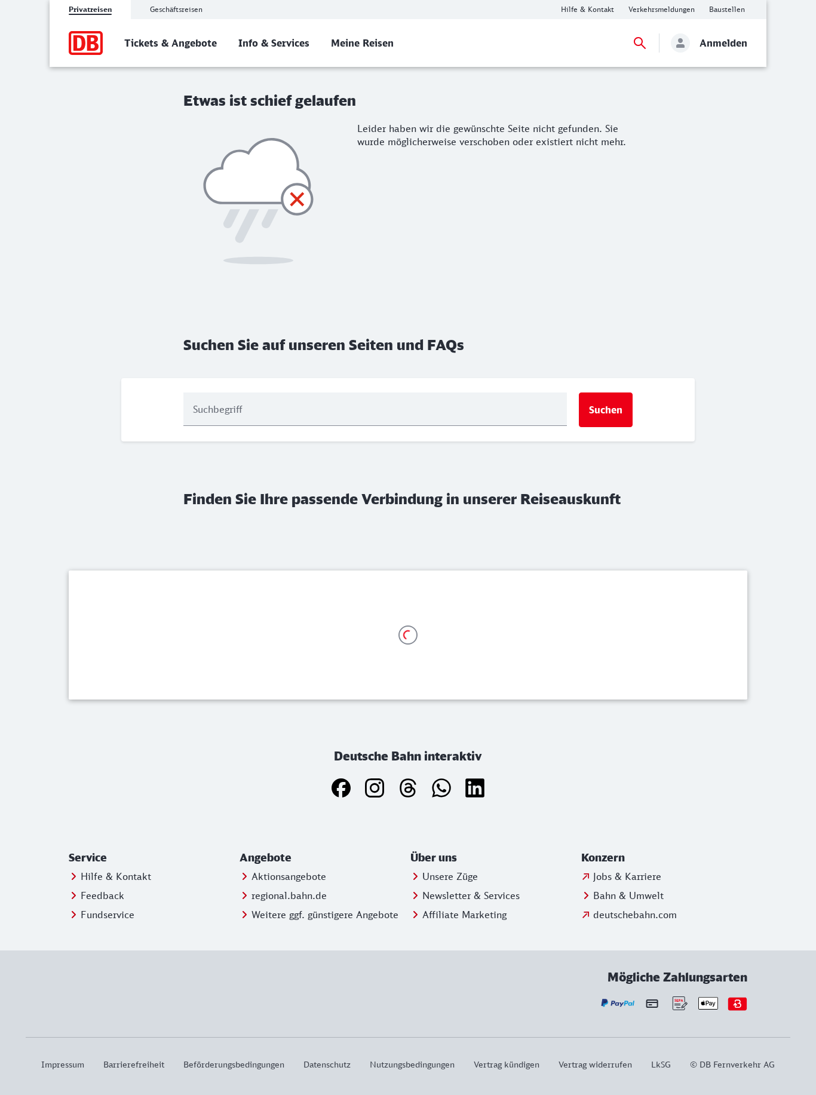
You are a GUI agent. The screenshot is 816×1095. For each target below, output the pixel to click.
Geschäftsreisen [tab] (176, 9)
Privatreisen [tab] (90, 9)
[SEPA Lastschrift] (679, 1003)
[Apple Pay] (708, 1003)
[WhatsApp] (441, 788)
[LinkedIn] (474, 788)
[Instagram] (374, 788)
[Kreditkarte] (652, 1003)
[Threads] (408, 788)
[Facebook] (341, 788)
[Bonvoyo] (737, 1003)
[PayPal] (618, 1003)
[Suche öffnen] (639, 43)
